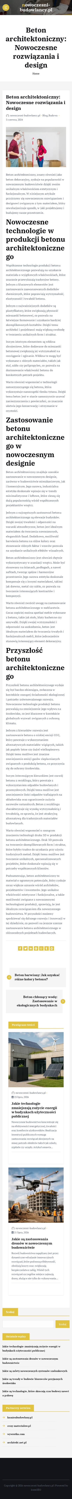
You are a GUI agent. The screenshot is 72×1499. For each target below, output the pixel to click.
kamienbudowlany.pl (20, 1417)
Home (36, 73)
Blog (45, 115)
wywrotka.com (16, 1434)
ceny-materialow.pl (19, 1425)
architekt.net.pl (17, 1442)
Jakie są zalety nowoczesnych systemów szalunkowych (34, 1371)
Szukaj (10, 1312)
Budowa (53, 115)
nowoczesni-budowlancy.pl (25, 115)
